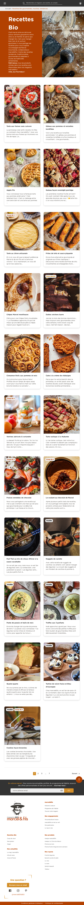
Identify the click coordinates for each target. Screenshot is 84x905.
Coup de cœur (11, 838)
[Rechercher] (24, 2)
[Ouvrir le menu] (5, 3)
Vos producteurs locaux (51, 819)
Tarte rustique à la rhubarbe (57, 437)
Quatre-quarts (12, 684)
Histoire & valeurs (50, 805)
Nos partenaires (49, 825)
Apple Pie (11, 190)
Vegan (9, 844)
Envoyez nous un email (18, 885)
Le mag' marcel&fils (13, 852)
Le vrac (47, 860)
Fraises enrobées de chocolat (19, 498)
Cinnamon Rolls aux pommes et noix (22, 376)
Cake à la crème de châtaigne (58, 376)
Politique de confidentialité (54, 903)
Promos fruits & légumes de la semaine (56, 846)
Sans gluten (10, 841)
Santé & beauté (49, 866)
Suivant (74, 773)
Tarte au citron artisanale (17, 253)
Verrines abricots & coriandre (19, 437)
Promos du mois (49, 844)
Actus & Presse (11, 858)
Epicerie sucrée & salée (51, 858)
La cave (47, 863)
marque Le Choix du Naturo (53, 841)
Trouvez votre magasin (51, 811)
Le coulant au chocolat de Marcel (60, 498)
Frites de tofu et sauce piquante (59, 253)
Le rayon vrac (49, 828)
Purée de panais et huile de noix (20, 623)
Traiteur (47, 869)
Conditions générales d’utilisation (32, 903)
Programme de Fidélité (51, 808)
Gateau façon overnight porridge (59, 190)
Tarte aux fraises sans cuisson (19, 126)
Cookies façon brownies (17, 748)
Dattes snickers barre (55, 314)
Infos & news (11, 855)
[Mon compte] (80, 3)
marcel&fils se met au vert (52, 822)
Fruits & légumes (50, 855)
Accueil (8, 9)
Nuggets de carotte (54, 559)
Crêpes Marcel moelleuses (17, 314)
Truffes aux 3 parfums (55, 623)
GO (69, 790)
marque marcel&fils (50, 838)
